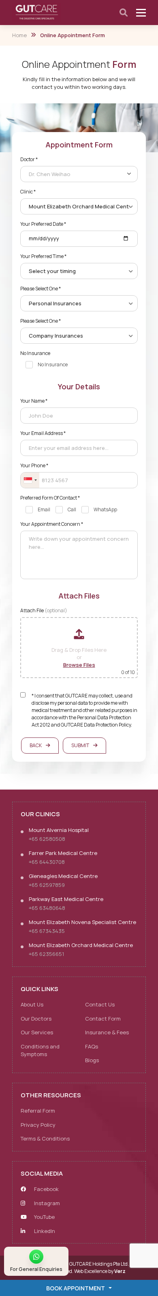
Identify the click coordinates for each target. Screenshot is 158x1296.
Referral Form (38, 1110)
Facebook (46, 1189)
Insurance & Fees (107, 1032)
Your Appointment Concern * (51, 524)
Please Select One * (40, 288)
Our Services (37, 1032)
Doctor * (29, 159)
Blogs (92, 1060)
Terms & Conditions (45, 1138)
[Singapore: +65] (30, 480)
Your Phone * (34, 465)
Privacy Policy (38, 1124)
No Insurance (35, 353)
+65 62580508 (47, 838)
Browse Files (79, 664)
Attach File (43, 610)
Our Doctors (36, 1018)
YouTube (44, 1216)
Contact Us (100, 1004)
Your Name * (33, 400)
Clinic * (28, 191)
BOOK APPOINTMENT (75, 1288)
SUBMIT (80, 745)
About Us (32, 1004)
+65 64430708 (47, 861)
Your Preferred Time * (43, 256)
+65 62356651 (46, 954)
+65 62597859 (47, 885)
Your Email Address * (43, 433)
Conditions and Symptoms (40, 1050)
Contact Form (103, 1018)
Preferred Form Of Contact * (50, 497)
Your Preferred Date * (43, 224)
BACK (36, 745)
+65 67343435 (47, 931)
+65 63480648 (47, 908)
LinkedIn (44, 1231)
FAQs (91, 1046)
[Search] (124, 12)
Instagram (46, 1203)
